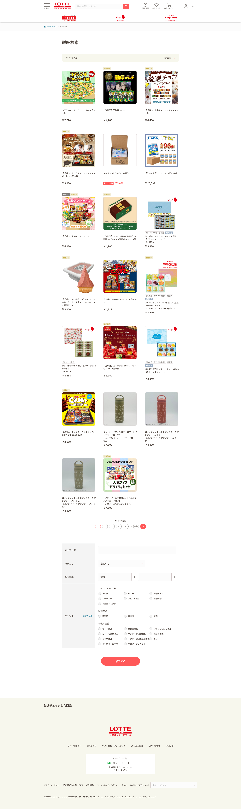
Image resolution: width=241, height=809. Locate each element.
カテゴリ (69, 563)
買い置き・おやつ (110, 643)
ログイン (193, 6)
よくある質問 (137, 745)
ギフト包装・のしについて (114, 745)
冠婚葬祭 (158, 598)
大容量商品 (133, 628)
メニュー (47, 8)
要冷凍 (131, 616)
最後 (136, 526)
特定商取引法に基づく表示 (73, 785)
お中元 (105, 593)
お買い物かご (169, 8)
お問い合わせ (154, 745)
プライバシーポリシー (52, 785)
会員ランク (92, 745)
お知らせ (169, 745)
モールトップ (52, 26)
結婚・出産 (158, 593)
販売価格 (69, 577)
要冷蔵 (105, 616)
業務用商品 (158, 633)
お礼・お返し (134, 598)
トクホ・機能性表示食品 (139, 638)
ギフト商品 (107, 628)
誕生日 (131, 593)
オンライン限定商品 (137, 633)
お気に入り (156, 8)
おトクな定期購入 (110, 633)
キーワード (70, 550)
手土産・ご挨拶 (109, 603)
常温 (156, 616)
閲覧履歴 (145, 8)
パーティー (107, 598)
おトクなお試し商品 (162, 628)
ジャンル (69, 616)
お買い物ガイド (74, 745)
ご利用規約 (90, 785)
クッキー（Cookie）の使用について (135, 785)
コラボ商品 (107, 638)
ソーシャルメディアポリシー (108, 785)
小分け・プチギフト (137, 643)
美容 (156, 638)
